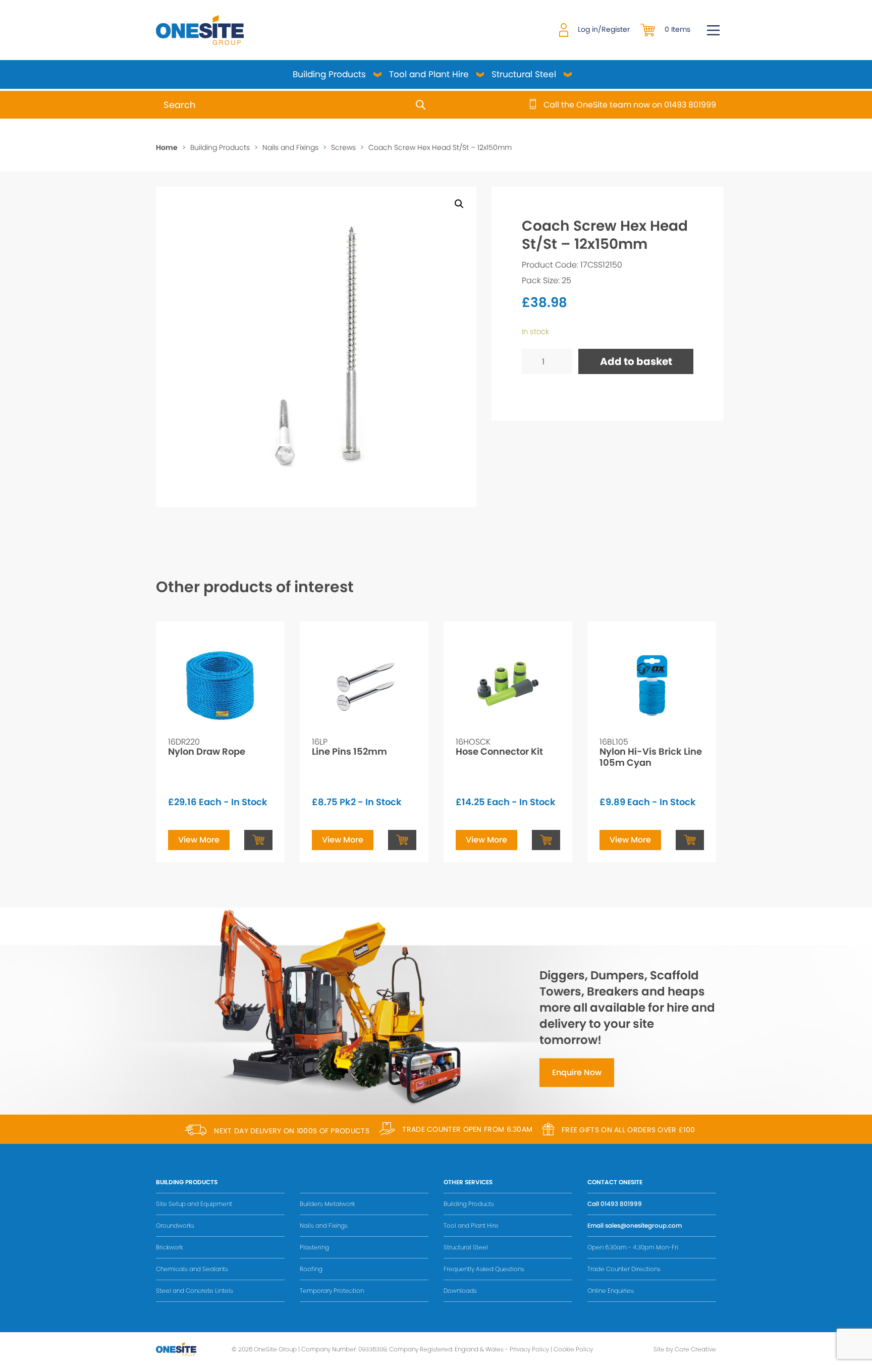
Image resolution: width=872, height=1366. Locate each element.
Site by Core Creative (684, 1349)
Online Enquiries (610, 1290)
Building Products (329, 74)
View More (199, 840)
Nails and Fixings (290, 147)
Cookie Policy (573, 1349)
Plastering (314, 1247)
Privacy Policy (529, 1349)
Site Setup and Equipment (194, 1203)
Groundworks (175, 1225)
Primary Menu (713, 30)
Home (167, 147)
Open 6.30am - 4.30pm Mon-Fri (632, 1247)
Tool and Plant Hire (429, 74)
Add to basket (636, 361)
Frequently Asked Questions (484, 1269)
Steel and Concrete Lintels (194, 1290)
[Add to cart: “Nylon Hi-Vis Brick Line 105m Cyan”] (690, 840)
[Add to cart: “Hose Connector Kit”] (546, 840)
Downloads (460, 1290)
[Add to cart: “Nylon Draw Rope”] (258, 840)
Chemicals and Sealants (192, 1269)
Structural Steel (524, 74)
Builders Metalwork (327, 1203)
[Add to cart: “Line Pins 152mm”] (402, 840)
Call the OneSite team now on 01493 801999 (629, 105)
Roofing (311, 1269)
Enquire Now (577, 1073)
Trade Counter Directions (624, 1269)
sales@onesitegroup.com (643, 1225)
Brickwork (169, 1247)
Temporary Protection (332, 1290)
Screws (343, 147)
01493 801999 (621, 1203)
